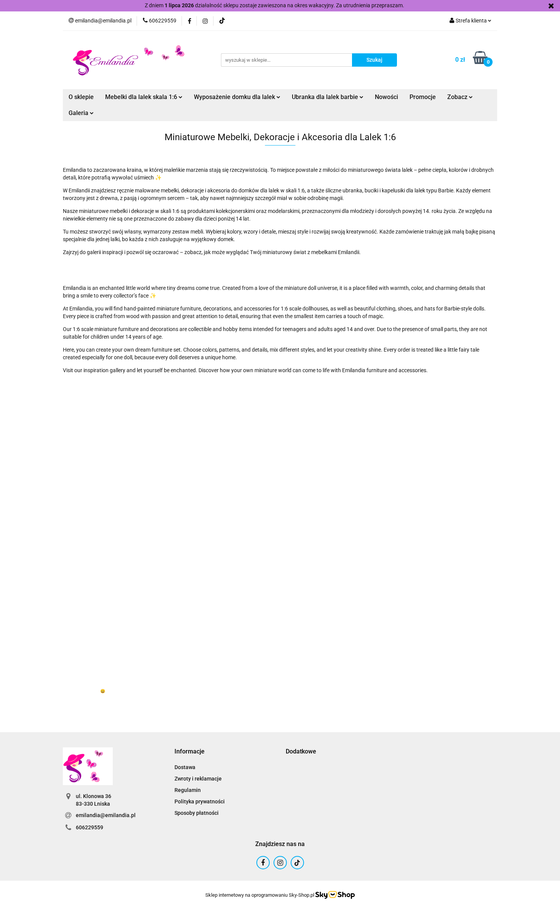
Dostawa (184, 767)
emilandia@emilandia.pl (106, 815)
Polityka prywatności (199, 801)
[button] (189, 752)
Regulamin (187, 790)
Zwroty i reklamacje (198, 779)
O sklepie (81, 97)
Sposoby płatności (196, 813)
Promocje (423, 97)
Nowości (386, 97)
